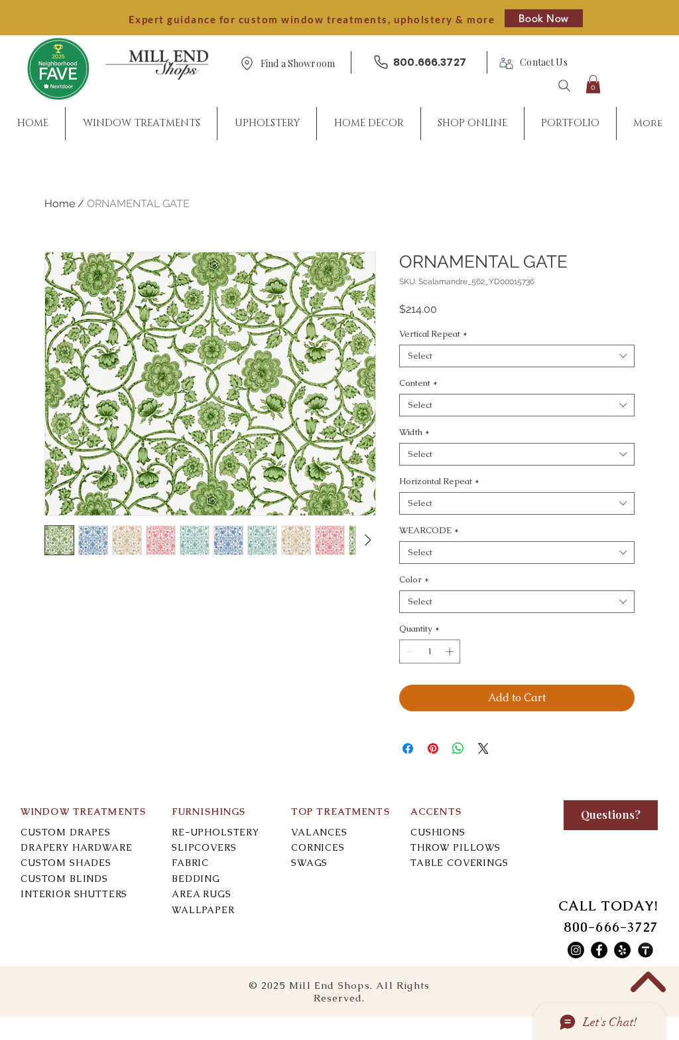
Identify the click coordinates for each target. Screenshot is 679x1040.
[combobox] (517, 356)
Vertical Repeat (433, 334)
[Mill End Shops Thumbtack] (645, 950)
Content (418, 383)
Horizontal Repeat (439, 481)
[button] (298, 64)
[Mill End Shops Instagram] (576, 950)
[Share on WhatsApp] (458, 748)
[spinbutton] (430, 651)
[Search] (564, 86)
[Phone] (381, 62)
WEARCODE (429, 530)
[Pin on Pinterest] (433, 748)
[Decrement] (409, 651)
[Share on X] (483, 748)
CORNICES (318, 847)
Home (59, 203)
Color (414, 579)
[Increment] (451, 651)
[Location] (247, 63)
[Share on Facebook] (408, 748)
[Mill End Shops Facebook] (599, 950)
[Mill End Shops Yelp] (622, 950)
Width (414, 432)
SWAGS (309, 863)
